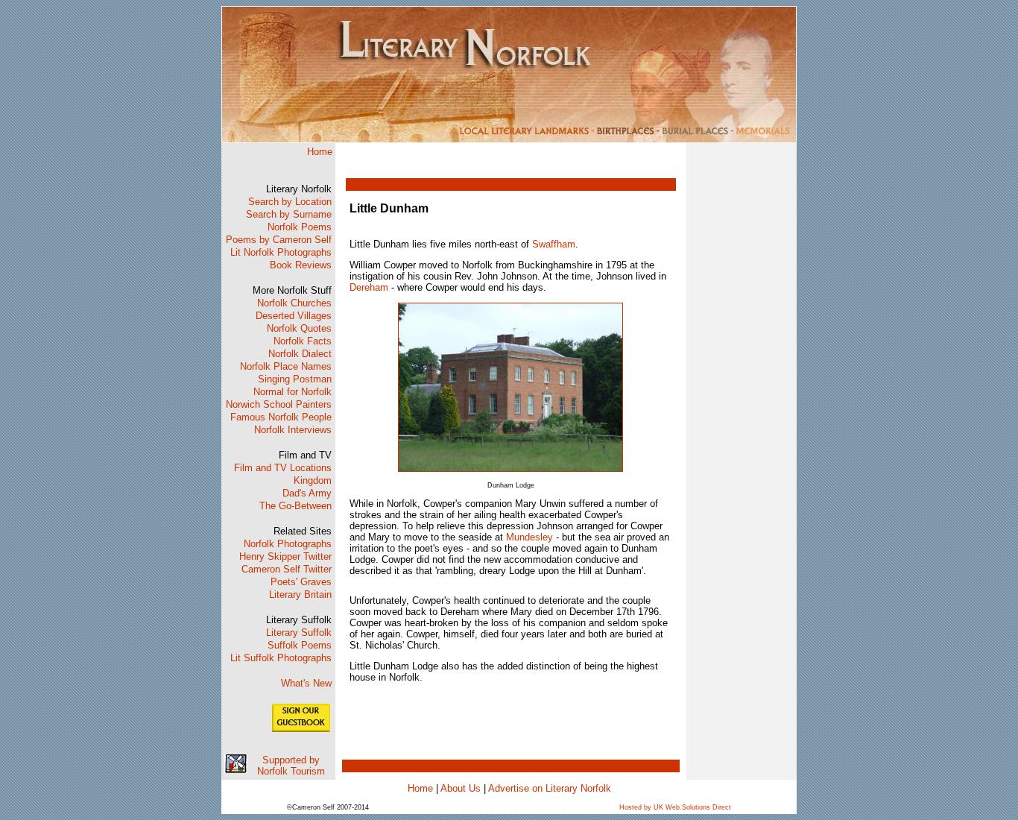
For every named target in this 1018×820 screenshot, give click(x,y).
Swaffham (553, 244)
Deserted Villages (294, 315)
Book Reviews (301, 265)
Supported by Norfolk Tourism (291, 765)
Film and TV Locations (283, 467)
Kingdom (313, 480)
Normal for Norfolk (292, 391)
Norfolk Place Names (286, 366)
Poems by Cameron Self (279, 239)
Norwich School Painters (279, 404)
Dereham (369, 287)
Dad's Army (307, 493)
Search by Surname (289, 214)
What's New (306, 683)
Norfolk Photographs (288, 543)
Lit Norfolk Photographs (281, 252)
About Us (460, 788)
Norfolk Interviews (293, 429)
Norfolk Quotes (299, 328)
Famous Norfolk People (281, 417)
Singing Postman (295, 379)
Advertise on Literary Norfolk (549, 788)
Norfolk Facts (303, 341)
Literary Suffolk (299, 632)
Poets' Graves (301, 581)
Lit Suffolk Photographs (281, 657)
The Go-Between (295, 505)
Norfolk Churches (294, 303)
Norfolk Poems (300, 227)
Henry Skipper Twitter (285, 556)
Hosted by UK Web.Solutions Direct (675, 807)
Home (319, 151)
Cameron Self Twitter (286, 569)
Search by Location (290, 201)
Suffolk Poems (300, 645)
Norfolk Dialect (300, 353)
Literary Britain (300, 594)
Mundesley (529, 537)
